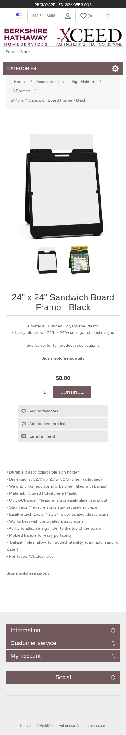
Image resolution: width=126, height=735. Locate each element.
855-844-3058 (43, 16)
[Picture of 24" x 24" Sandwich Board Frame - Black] (47, 260)
